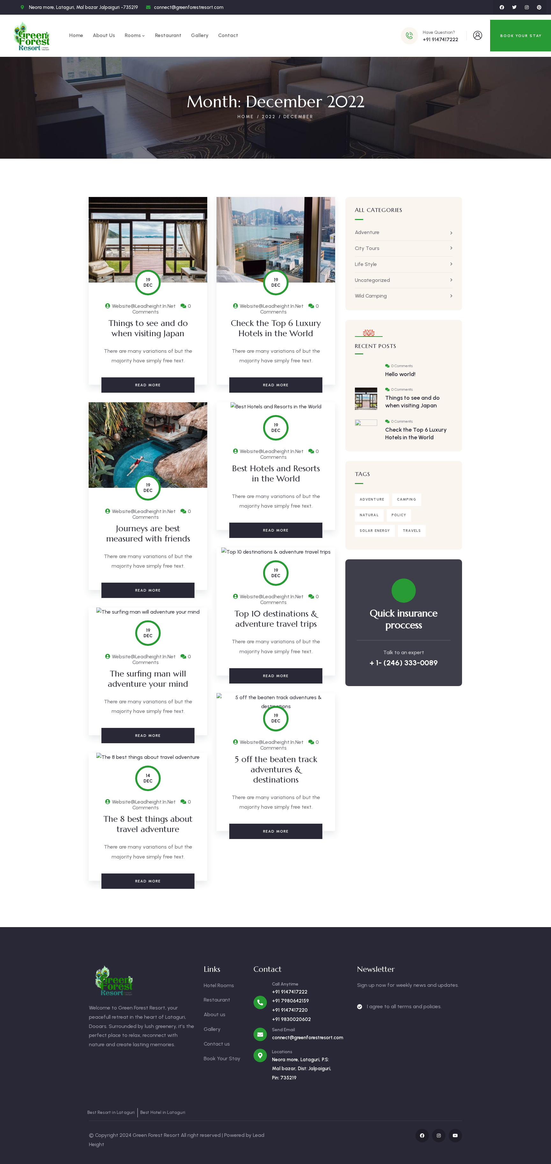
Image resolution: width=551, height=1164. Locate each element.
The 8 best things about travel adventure (148, 824)
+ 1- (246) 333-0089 (404, 662)
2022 (269, 116)
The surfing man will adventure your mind (148, 679)
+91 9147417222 (289, 992)
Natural (369, 515)
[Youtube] (455, 1135)
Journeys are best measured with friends (148, 533)
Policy (399, 515)
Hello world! (400, 374)
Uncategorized (372, 280)
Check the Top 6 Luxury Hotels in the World (276, 328)
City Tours (367, 248)
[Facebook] (502, 7)
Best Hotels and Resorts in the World (276, 473)
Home (246, 116)
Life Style (366, 264)
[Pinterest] (539, 7)
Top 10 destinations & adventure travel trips (275, 618)
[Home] (32, 35)
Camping (406, 499)
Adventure (367, 232)
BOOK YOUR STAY (521, 36)
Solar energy (375, 531)
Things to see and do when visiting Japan (148, 328)
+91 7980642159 (290, 1001)
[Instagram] (527, 7)
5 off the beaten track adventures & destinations (276, 769)
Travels (412, 531)
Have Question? (439, 32)
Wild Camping (371, 296)
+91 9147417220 (290, 1010)
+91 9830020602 (291, 1019)
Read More (148, 385)
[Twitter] (514, 7)
